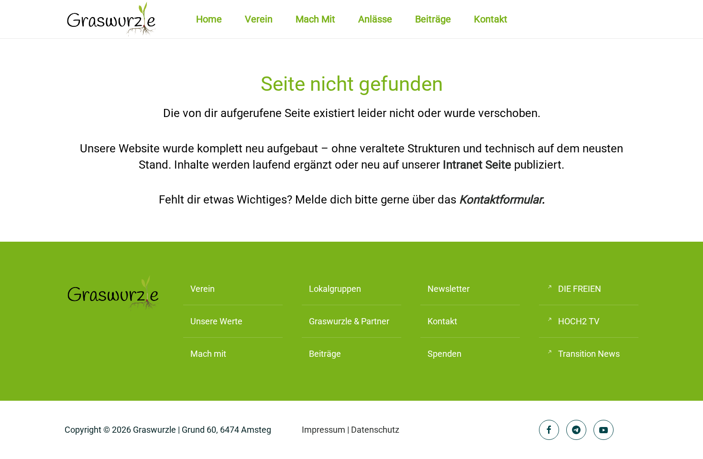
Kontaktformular (500, 199)
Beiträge (433, 19)
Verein (202, 289)
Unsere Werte (216, 321)
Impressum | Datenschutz (350, 430)
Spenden (444, 354)
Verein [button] (259, 19)
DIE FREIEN (579, 289)
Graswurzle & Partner (349, 321)
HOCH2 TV (578, 321)
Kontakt (490, 19)
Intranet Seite (477, 164)
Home (209, 19)
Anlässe (375, 19)
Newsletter (449, 289)
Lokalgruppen (335, 289)
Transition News (589, 354)
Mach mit (315, 19)
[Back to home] (112, 19)
